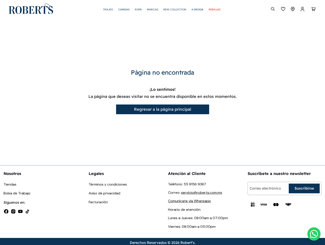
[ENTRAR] (303, 9)
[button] (314, 234)
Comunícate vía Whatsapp (189, 201)
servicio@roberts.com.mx (201, 192)
